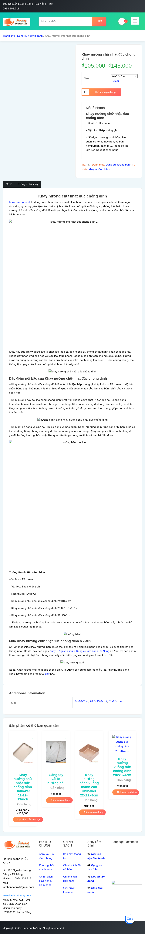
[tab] (9, 184)
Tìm (100, 21)
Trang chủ (9, 35)
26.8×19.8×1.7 (98, 701)
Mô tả (9, 184)
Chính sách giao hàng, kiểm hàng (46, 880)
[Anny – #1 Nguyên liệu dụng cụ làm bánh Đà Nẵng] (16, 21)
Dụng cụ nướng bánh (30, 35)
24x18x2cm (81, 701)
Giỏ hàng (121, 21)
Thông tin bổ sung (28, 184)
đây (47, 673)
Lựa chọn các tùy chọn (29, 819)
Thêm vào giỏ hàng (105, 92)
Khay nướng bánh (20, 202)
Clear (116, 80)
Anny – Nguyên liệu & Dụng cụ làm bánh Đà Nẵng (79, 650)
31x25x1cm (116, 701)
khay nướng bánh (99, 169)
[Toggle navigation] (135, 21)
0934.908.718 (23, 878)
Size (86, 78)
